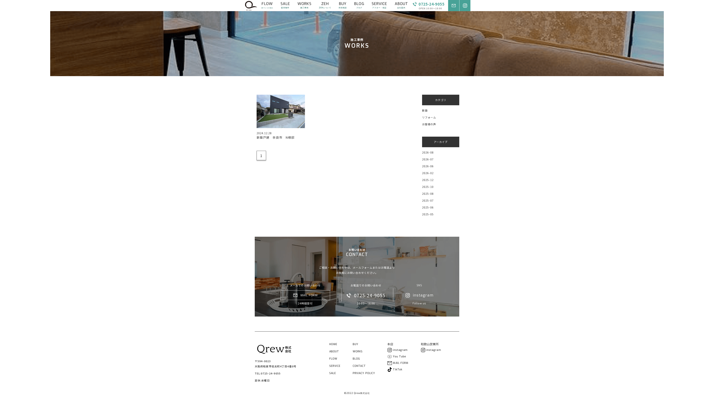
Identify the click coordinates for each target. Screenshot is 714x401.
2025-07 (428, 200)
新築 (425, 110)
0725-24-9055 (270, 373)
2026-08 (428, 152)
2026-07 (428, 159)
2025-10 (428, 187)
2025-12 (428, 180)
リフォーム (429, 117)
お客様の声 (429, 124)
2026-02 (428, 173)
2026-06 (428, 166)
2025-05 (428, 214)
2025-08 (428, 193)
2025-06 (428, 207)
